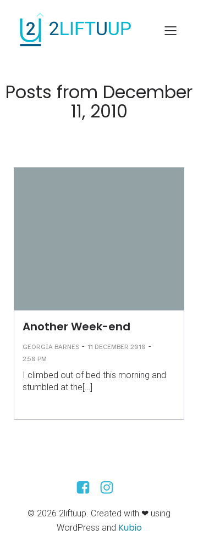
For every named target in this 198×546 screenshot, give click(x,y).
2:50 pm (35, 359)
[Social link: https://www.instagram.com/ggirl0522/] (111, 488)
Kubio (130, 527)
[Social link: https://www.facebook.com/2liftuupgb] (87, 488)
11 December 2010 (116, 347)
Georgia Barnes (51, 347)
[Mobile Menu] (171, 30)
